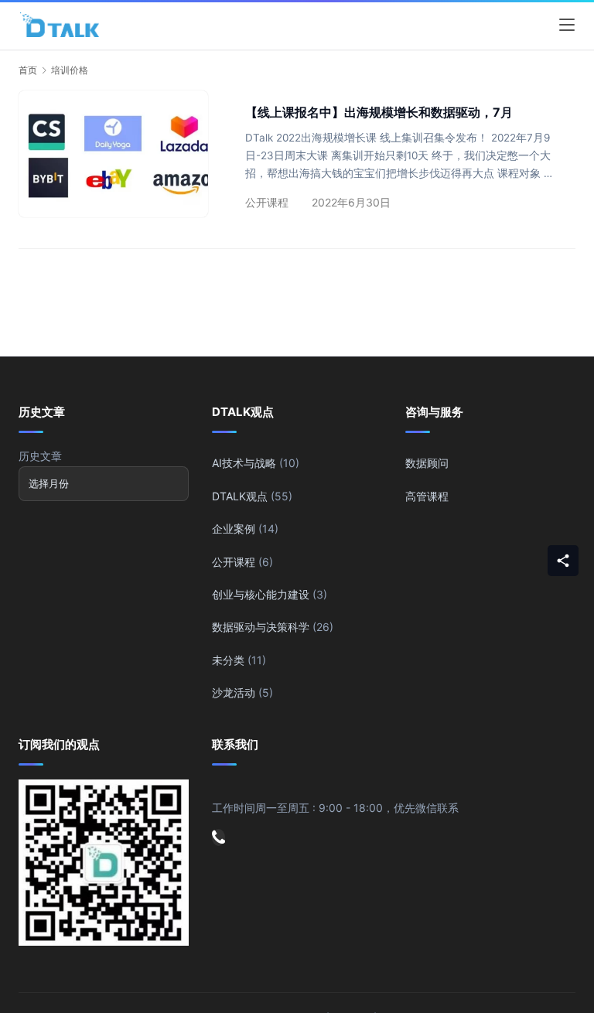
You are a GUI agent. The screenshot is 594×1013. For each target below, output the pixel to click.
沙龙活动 (233, 692)
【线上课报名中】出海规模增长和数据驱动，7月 (379, 112)
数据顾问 (427, 462)
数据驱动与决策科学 (260, 626)
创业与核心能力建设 (260, 594)
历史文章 (40, 455)
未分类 (228, 660)
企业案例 (233, 528)
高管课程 (427, 496)
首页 (28, 70)
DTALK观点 (240, 496)
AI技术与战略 (244, 462)
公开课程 (266, 202)
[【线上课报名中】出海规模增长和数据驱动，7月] (113, 153)
